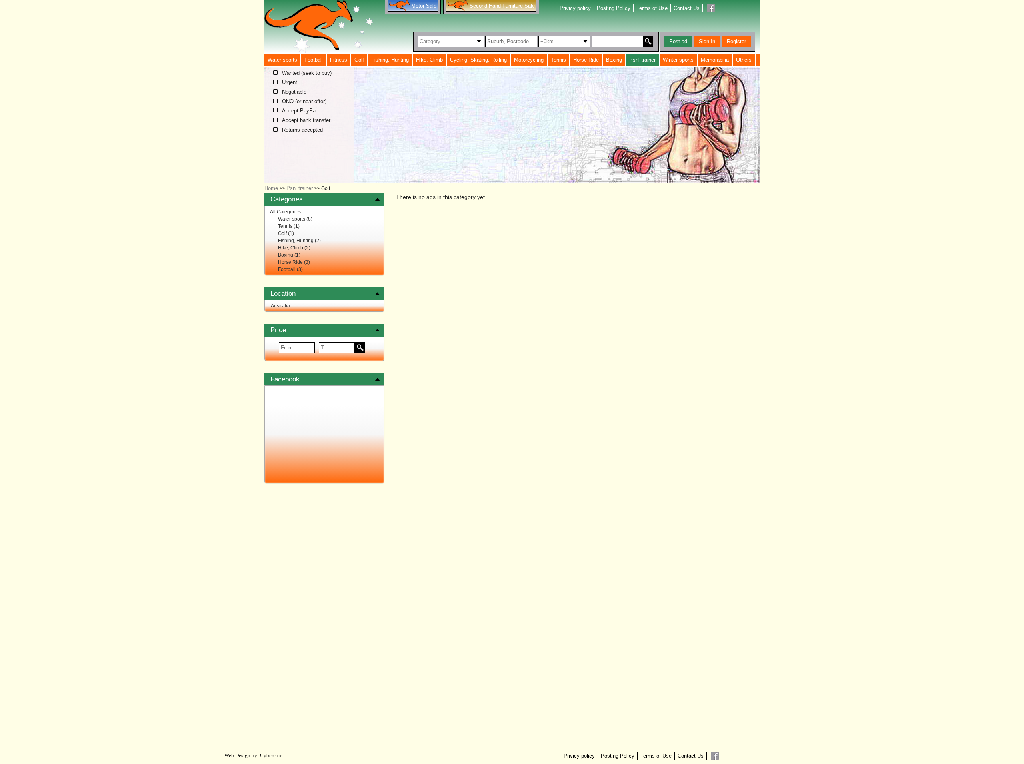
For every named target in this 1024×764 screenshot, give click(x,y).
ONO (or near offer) (304, 101)
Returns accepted (302, 130)
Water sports (282, 60)
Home (271, 188)
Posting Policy (613, 8)
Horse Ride (586, 60)
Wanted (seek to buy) (307, 73)
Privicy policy (575, 8)
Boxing (614, 60)
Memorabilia (715, 60)
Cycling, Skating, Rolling (478, 60)
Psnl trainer (642, 60)
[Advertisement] (324, 615)
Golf (359, 60)
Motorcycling (529, 60)
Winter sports (678, 60)
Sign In (707, 41)
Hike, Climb (429, 60)
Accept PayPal (299, 111)
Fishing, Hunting (390, 60)
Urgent (289, 82)
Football (313, 60)
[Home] (319, 26)
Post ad (678, 41)
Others (744, 60)
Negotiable (294, 92)
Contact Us (687, 8)
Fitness (338, 60)
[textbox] (511, 41)
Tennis (558, 60)
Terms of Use (652, 8)
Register (736, 41)
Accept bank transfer (306, 120)
